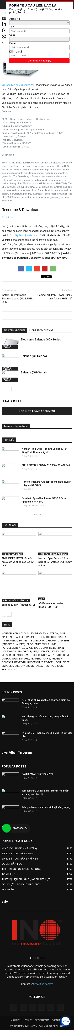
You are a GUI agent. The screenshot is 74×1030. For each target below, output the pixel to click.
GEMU (44, 647)
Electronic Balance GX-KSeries (41, 339)
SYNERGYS (27, 665)
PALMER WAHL (20, 658)
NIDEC (36, 655)
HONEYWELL (9, 651)
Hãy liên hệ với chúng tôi (27, 235)
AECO (22, 633)
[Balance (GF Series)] (10, 363)
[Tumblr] (41, 1007)
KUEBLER (43, 651)
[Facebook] (23, 1007)
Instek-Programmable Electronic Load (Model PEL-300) (18, 298)
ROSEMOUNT (35, 662)
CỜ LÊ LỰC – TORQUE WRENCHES (53, 554)
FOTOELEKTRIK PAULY (15, 647)
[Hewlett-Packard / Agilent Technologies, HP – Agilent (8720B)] (10, 486)
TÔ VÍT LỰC (8, 874)
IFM (35, 651)
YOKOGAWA (8, 669)
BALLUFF (20, 637)
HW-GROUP (24, 651)
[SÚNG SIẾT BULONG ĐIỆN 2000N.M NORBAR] (10, 470)
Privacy (28, 1019)
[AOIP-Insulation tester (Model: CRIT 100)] (55, 585)
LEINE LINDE (58, 651)
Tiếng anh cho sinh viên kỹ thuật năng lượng (46, 807)
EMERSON (41, 644)
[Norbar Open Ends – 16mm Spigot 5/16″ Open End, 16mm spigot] (55, 544)
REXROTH (20, 662)
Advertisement (42, 1019)
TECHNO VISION (53, 665)
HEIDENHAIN (56, 647)
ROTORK (49, 662)
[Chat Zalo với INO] (65, 1021)
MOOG (21, 655)
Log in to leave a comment (37, 411)
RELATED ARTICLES (14, 330)
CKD (60, 640)
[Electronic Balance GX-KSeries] (10, 343)
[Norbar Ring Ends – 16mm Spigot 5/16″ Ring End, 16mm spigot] (10, 453)
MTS (28, 655)
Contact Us (57, 1019)
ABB (15, 633)
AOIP (41, 599)
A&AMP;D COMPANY (7, 347)
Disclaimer (16, 1019)
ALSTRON (52, 633)
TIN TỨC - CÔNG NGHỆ (12, 554)
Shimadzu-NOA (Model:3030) (18, 604)
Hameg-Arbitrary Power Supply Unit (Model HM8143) (55, 296)
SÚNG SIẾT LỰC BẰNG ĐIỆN (18, 853)
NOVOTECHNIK (61, 655)
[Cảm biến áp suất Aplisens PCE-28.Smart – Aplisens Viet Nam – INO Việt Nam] (10, 503)
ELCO (30, 644)
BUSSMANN (37, 640)
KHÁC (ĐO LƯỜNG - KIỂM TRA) (16, 600)
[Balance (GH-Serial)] (10, 376)
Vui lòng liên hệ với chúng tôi (18, 84)
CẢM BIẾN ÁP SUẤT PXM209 (37, 774)
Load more (36, 514)
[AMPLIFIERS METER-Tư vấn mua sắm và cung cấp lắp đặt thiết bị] (19, 544)
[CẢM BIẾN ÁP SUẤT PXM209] (10, 778)
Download (7, 217)
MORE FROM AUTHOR (41, 330)
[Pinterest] (32, 1007)
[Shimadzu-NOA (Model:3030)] (19, 586)
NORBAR (7, 633)
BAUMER (31, 637)
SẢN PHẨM (8, 889)
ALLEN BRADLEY (36, 633)
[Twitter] (50, 1007)
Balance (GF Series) (34, 356)
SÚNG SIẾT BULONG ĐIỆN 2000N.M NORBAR (46, 465)
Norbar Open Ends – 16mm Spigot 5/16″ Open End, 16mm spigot (55, 562)
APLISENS (7, 637)
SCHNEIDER (63, 662)
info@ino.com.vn (43, 984)
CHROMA (51, 640)
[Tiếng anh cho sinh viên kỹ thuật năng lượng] (10, 811)
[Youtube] (60, 1007)
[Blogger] (13, 1007)
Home (5, 12)
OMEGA (6, 658)
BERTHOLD (49, 637)
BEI (40, 637)
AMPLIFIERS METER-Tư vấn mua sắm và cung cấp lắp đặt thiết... (18, 562)
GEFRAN (34, 647)
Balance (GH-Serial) (34, 372)
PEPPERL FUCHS (40, 658)
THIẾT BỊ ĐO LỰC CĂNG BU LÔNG (21, 868)
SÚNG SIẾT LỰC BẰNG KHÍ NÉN (20, 858)
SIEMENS (14, 665)
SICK (4, 665)
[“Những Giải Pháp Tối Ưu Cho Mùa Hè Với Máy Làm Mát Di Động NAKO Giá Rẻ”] (10, 737)
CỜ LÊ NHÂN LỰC (12, 863)
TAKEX (39, 665)
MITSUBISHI (8, 655)
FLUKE (52, 644)
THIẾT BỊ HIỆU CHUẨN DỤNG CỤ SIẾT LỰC (26, 879)
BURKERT (24, 640)
